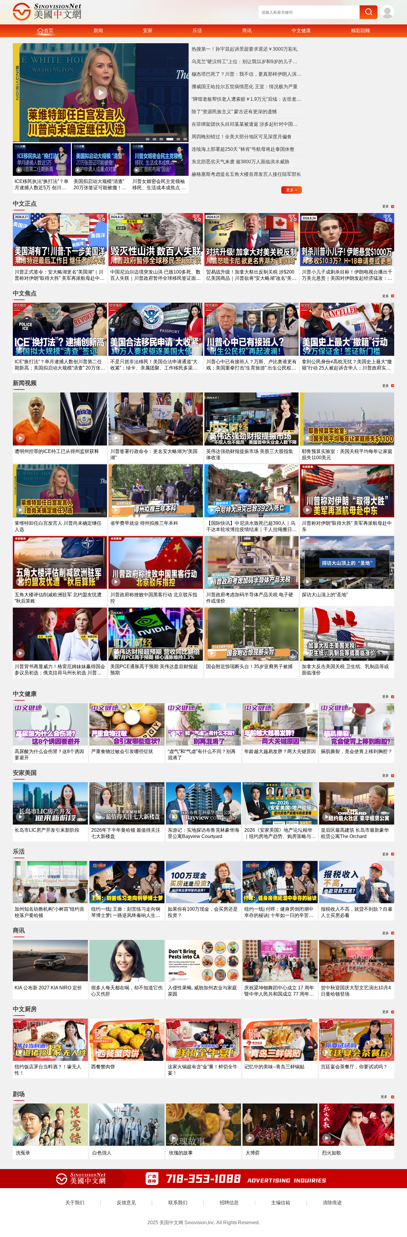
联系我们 (177, 1202)
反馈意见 (126, 1202)
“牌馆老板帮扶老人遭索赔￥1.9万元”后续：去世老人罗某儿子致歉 (247, 99)
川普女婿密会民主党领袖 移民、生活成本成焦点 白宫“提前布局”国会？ (159, 187)
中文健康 (301, 30)
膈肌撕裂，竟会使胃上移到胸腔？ (356, 751)
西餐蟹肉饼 (103, 1066)
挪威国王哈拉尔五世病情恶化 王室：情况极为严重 (245, 86)
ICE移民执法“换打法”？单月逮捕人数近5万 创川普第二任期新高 (42, 187)
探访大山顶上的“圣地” (325, 594)
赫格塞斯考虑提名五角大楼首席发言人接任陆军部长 (246, 174)
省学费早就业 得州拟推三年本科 (144, 523)
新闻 (98, 30)
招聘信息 (229, 1202)
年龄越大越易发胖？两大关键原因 (280, 751)
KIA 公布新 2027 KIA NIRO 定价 (48, 987)
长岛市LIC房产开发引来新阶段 (47, 830)
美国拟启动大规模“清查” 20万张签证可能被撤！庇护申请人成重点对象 (100, 187)
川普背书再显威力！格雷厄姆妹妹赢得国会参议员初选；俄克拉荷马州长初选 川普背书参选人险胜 (60, 673)
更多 (291, 190)
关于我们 (74, 1202)
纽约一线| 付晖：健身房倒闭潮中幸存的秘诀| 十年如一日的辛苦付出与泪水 (278, 915)
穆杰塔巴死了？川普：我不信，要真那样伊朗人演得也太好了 (247, 74)
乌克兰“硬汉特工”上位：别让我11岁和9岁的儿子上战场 (247, 61)
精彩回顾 (360, 30)
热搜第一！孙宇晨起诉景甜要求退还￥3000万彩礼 (245, 49)
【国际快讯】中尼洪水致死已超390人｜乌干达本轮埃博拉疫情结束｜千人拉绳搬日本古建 (251, 529)
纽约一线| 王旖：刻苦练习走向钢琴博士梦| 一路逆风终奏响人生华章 (125, 915)
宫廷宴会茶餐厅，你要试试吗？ (354, 1066)
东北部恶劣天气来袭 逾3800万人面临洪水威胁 (240, 161)
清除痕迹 (332, 1202)
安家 (148, 30)
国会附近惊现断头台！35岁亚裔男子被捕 (249, 666)
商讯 (247, 30)
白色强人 (101, 1152)
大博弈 (253, 1152)
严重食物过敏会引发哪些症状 (122, 751)
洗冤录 (23, 1152)
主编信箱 (280, 1202)
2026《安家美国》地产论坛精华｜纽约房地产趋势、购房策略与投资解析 (280, 836)
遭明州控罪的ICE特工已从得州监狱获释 (57, 451)
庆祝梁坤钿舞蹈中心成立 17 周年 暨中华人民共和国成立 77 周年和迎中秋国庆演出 (279, 994)
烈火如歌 (331, 1152)
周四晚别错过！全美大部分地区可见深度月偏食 (242, 136)
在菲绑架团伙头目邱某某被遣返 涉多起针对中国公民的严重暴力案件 (247, 124)
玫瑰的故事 (181, 1152)
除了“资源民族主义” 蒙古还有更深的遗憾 (234, 111)
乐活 (197, 30)
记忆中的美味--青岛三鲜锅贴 (274, 1066)
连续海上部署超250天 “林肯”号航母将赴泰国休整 (243, 149)
